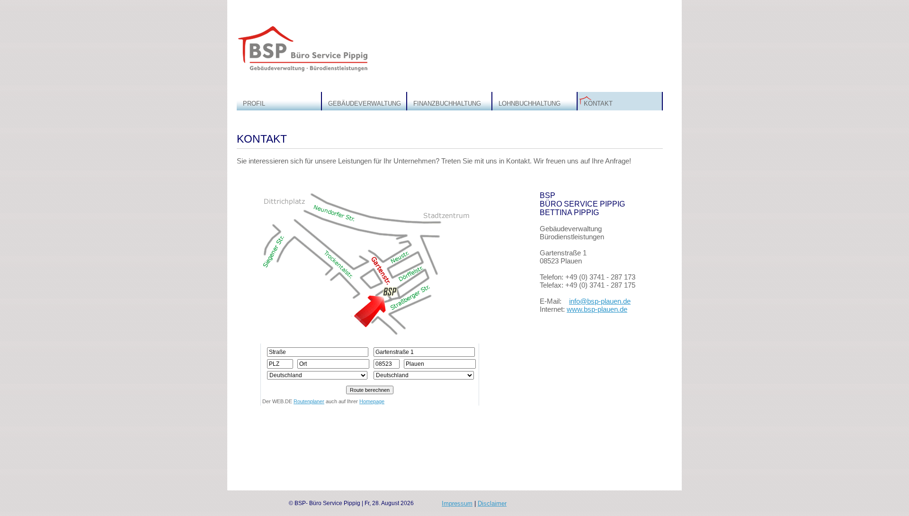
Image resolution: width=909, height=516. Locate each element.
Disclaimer (492, 503)
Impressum (457, 503)
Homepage (371, 401)
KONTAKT (598, 103)
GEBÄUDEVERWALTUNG (364, 103)
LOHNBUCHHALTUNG (530, 103)
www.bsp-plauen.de (597, 309)
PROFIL (254, 103)
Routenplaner (309, 401)
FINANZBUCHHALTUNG (447, 103)
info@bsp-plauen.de (600, 301)
